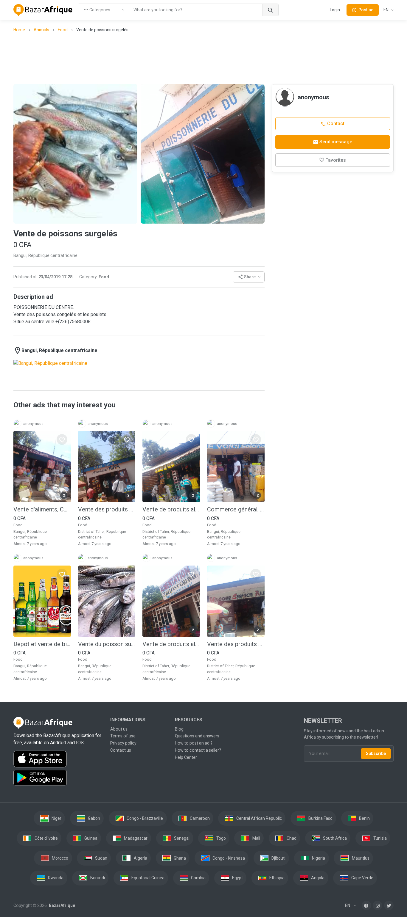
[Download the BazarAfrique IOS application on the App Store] (58, 759)
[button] (249, 276)
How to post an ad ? (193, 743)
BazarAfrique (61, 905)
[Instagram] (377, 905)
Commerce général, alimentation (236, 509)
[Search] (270, 10)
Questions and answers (197, 736)
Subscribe (376, 753)
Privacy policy (123, 743)
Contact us (120, 750)
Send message (335, 142)
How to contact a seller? (198, 750)
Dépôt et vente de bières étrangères (42, 644)
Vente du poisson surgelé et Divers (107, 644)
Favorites (335, 160)
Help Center (186, 757)
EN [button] (386, 9)
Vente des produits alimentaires (107, 509)
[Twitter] (389, 905)
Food (63, 29)
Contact (335, 123)
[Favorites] (62, 439)
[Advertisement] (203, 58)
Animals (41, 29)
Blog (179, 729)
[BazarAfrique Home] (43, 10)
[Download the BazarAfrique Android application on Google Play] (58, 778)
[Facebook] (366, 905)
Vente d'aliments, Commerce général (42, 509)
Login (335, 9)
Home (19, 29)
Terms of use (123, 736)
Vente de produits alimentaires (171, 509)
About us (119, 729)
